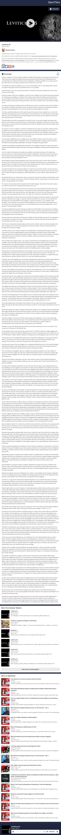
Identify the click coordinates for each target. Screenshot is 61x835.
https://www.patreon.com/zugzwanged (13, 60)
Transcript (55, 9)
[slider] (29, 831)
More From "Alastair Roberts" (30, 669)
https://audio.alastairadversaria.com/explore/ (44, 56)
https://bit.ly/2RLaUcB (46, 60)
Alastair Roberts (15, 828)
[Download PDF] (58, 74)
